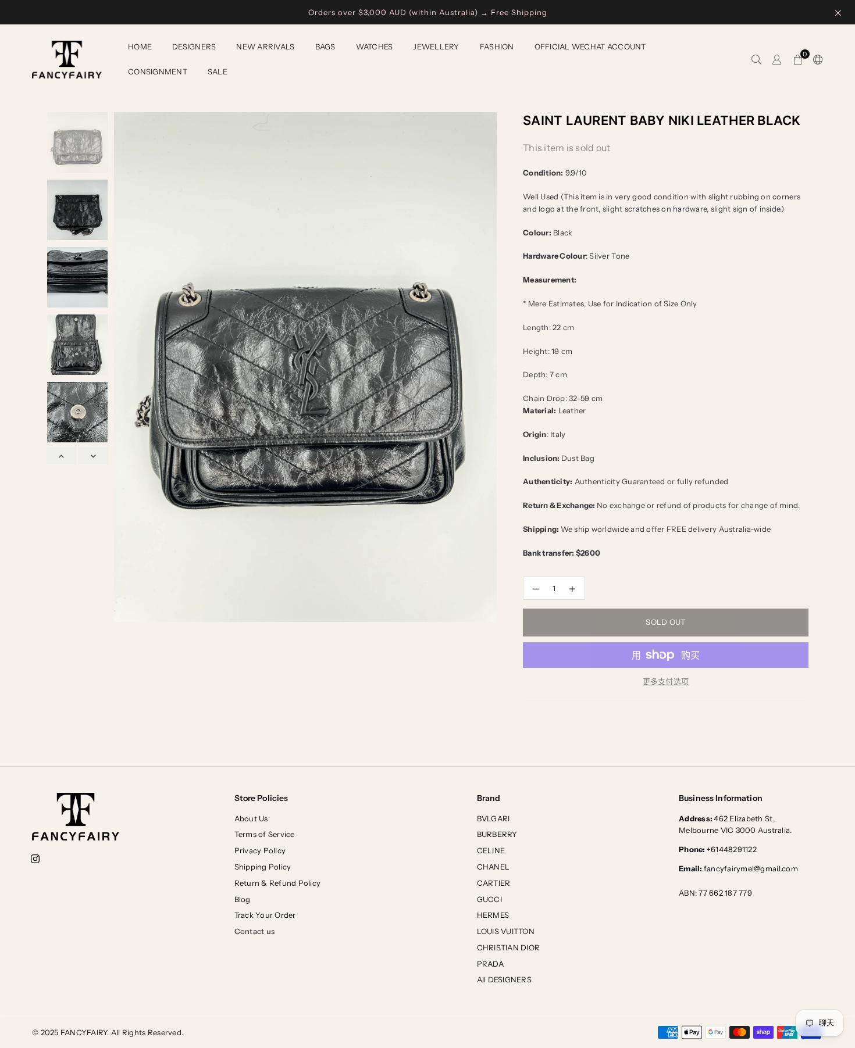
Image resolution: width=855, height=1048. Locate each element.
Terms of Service (264, 834)
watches (374, 46)
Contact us (254, 931)
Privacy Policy (260, 850)
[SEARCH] (756, 60)
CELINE (491, 850)
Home (140, 46)
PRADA (490, 963)
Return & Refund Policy (277, 883)
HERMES (493, 915)
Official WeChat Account (590, 46)
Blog (242, 899)
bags (325, 46)
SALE (217, 71)
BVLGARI (493, 818)
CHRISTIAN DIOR (508, 947)
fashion (497, 46)
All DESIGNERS (504, 979)
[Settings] (815, 60)
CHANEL (493, 866)
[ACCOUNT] (777, 60)
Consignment (157, 71)
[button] (798, 60)
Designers (194, 46)
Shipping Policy (262, 866)
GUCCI (489, 899)
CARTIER (494, 883)
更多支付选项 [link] (666, 681)
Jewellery (436, 46)
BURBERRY (497, 834)
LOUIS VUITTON (506, 931)
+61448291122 (718, 849)
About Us (251, 818)
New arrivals (265, 46)
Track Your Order (265, 915)
